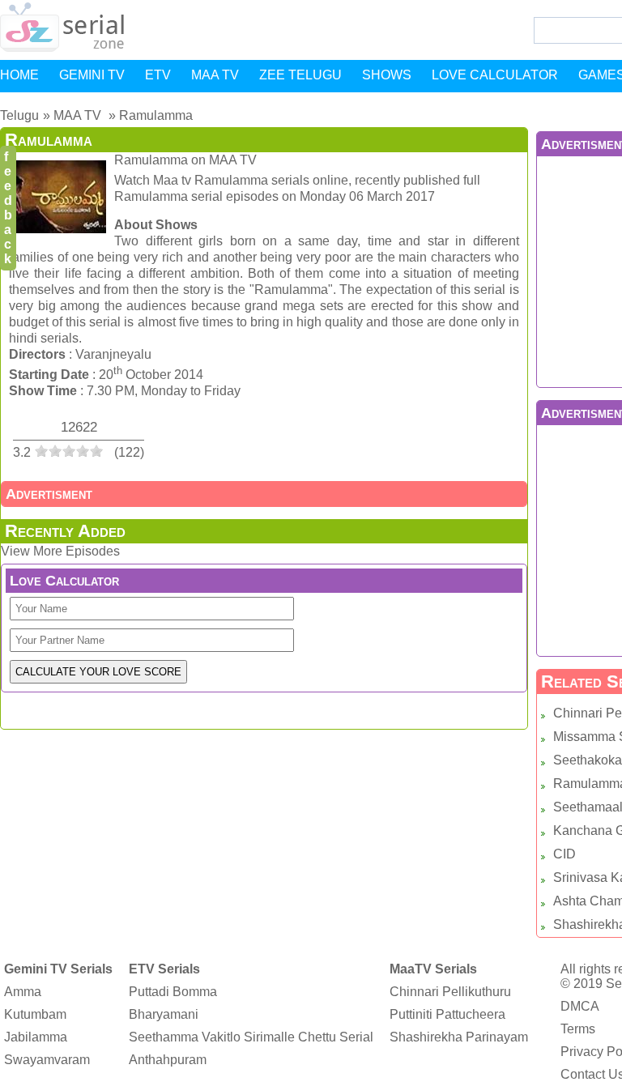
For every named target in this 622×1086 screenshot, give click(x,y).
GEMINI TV (92, 75)
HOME (19, 75)
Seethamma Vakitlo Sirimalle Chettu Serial (251, 1037)
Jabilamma (35, 1037)
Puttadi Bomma (173, 992)
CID (564, 854)
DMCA (579, 1006)
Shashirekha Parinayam (459, 1037)
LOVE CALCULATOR (495, 75)
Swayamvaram (47, 1060)
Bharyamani (163, 1014)
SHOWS (386, 75)
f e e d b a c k (8, 208)
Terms (577, 1029)
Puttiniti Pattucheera (447, 1014)
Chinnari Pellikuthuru (450, 992)
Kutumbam (35, 1014)
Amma (22, 992)
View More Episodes (60, 551)
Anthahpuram (168, 1060)
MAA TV (215, 75)
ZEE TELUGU (300, 75)
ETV (158, 75)
